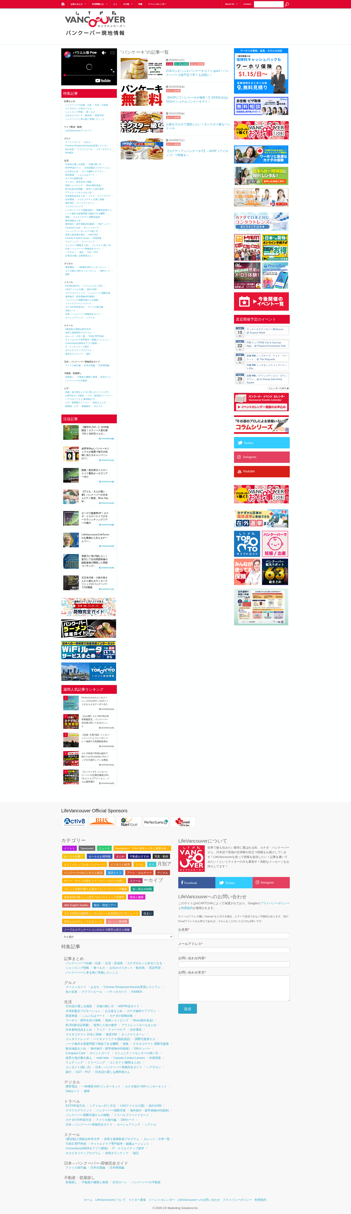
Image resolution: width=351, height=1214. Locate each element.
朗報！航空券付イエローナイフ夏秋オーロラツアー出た (95, 473)
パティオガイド (103, 149)
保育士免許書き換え (75, 234)
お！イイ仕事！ (73, 856)
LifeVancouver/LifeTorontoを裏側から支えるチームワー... (95, 538)
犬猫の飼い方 (94, 164)
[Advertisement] (223, 24)
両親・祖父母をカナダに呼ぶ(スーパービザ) (86, 392)
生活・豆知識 (101, 105)
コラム (139, 864)
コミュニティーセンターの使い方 (81, 231)
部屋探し (69, 377)
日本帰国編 (103, 365)
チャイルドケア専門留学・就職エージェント (87, 339)
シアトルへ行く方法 (93, 286)
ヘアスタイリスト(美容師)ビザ (80, 399)
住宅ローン (105, 377)
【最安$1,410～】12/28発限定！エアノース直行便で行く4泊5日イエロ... (95, 430)
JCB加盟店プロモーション (97, 167)
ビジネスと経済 (120, 864)
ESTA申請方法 (72, 286)
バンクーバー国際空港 (99, 293)
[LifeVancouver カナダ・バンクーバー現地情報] (63, 3)
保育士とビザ (99, 402)
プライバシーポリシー (275, 903)
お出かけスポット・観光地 (78, 115)
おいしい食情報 (197, 64)
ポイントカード (91, 227)
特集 (140, 4)
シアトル (90, 317)
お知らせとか (77, 4)
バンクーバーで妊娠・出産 (78, 105)
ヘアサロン (70, 252)
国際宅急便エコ (104, 210)
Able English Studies (76, 905)
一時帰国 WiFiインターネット (91, 267)
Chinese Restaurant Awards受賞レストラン (86, 145)
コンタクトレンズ (74, 206)
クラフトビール (85, 149)
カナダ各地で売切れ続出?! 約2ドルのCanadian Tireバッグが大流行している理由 (95, 756)
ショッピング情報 (74, 112)
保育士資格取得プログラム (78, 332)
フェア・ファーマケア (99, 196)
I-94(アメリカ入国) (74, 289)
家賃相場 (69, 175)
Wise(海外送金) (93, 185)
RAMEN (69, 152)
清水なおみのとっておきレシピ (83, 921)
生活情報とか (98, 4)
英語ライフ (115, 872)
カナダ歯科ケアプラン (93, 171)
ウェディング (71, 241)
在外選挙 (69, 199)
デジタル (162, 872)
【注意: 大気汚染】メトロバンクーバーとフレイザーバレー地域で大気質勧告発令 (95, 738)
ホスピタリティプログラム (78, 350)
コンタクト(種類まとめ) (77, 245)
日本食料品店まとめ (75, 196)
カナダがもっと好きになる (78, 108)
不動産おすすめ (139, 856)
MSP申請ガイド (73, 167)
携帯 (67, 274)
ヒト (115, 4)
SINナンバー (104, 224)
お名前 (183, 929)
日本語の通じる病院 (75, 164)
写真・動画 (161, 856)
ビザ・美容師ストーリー (99, 395)
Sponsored (86, 848)
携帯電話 (69, 267)
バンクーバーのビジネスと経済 (83, 872)
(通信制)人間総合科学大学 (78, 329)
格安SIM (69, 203)
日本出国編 (89, 365)
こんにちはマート (86, 175)
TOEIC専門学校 (96, 336)
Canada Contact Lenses (77, 238)
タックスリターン (85, 203)
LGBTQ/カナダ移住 (74, 395)
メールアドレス (190, 944)
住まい (148, 913)
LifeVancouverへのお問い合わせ (199, 1199)
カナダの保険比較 (74, 178)
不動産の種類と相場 (87, 377)
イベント (69, 848)
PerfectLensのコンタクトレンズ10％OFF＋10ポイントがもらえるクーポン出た (95, 701)
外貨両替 (97, 238)
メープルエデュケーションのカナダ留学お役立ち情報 (97, 929)
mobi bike (93, 234)
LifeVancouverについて (110, 1199)
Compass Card (72, 227)
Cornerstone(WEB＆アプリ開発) (81, 343)
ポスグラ (98, 406)
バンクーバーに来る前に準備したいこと (85, 119)
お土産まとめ (71, 171)
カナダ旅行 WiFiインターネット (81, 271)
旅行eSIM (92, 289)
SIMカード (105, 271)
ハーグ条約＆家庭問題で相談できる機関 (85, 213)
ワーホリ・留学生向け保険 (78, 182)
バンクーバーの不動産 (76, 380)
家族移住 (86, 406)
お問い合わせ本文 (192, 972)
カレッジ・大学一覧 (75, 336)
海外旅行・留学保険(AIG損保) (80, 224)
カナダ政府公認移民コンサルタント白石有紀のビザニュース (101, 913)
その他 (126, 4)
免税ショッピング (74, 185)
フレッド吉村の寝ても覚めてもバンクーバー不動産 (95, 889)
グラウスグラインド (75, 293)
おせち (87, 142)
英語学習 (99, 115)
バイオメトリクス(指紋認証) (79, 210)
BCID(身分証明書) (74, 189)
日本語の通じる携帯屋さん (78, 255)
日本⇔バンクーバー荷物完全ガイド (82, 248)
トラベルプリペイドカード (78, 303)
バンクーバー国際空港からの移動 (81, 300)
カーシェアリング (74, 317)
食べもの (90, 112)
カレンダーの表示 (278, 388)
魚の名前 (69, 149)
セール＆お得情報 (100, 856)
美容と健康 (137, 897)
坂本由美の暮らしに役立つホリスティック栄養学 (94, 897)
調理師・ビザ (71, 406)
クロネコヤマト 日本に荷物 (90, 199)
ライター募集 (137, 1199)
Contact (247, 4)
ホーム (88, 1199)
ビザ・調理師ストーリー (77, 402)
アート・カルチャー (139, 872)
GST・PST (92, 252)
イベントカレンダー (157, 4)
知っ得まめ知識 (181, 64)
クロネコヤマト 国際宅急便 (86, 217)
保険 (67, 217)
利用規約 (187, 908)
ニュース (104, 848)
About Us (229, 4)
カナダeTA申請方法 (74, 307)
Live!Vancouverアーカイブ (78, 130)
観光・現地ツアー (105, 905)
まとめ (169, 64)
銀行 (82, 252)
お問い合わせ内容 (192, 958)
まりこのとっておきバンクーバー (84, 864)
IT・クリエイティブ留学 (77, 346)
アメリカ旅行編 (95, 307)
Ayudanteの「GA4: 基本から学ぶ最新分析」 (142, 848)
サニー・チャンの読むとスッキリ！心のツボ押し (94, 880)
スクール (135, 880)
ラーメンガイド (73, 142)
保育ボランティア (74, 354)
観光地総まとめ (73, 220)
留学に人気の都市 (95, 189)
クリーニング (88, 241)
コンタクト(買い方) (101, 245)
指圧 (88, 354)
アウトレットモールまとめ (78, 192)
